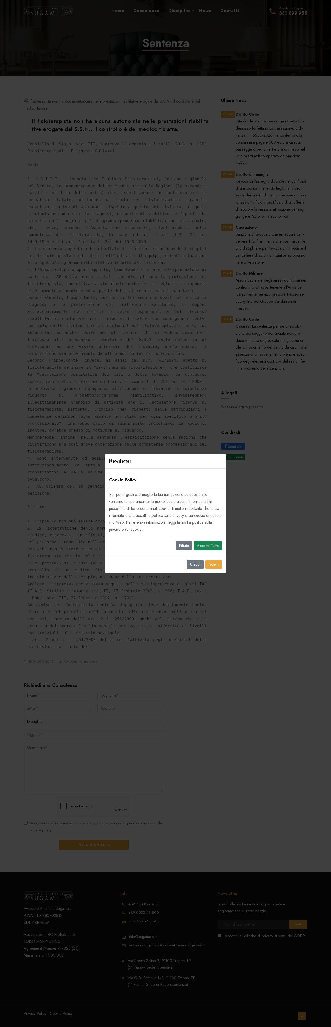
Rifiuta (184, 545)
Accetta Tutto (208, 545)
